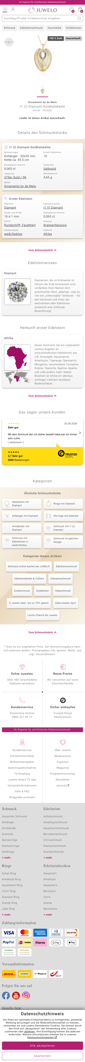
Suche (79, 18)
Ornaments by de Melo (20, 186)
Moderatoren (63, 756)
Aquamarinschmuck (56, 828)
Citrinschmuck (52, 840)
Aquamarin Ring (12, 885)
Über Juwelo (63, 750)
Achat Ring (9, 873)
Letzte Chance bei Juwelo (43, 615)
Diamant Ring (10, 897)
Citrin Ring (9, 891)
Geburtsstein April (65, 603)
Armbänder (9, 828)
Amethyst (49, 879)
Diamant (10, 208)
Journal (61, 786)
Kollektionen (74, 28)
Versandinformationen (22, 786)
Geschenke (54, 28)
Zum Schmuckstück (40, 250)
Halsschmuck (63, 591)
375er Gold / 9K (15, 177)
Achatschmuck (53, 816)
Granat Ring (9, 903)
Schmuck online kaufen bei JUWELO (29, 566)
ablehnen (29, 1031)
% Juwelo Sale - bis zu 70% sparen (29, 603)
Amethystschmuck (55, 822)
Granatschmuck (53, 852)
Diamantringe (10, 846)
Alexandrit (50, 873)
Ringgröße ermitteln (22, 797)
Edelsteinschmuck (31, 28)
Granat (47, 903)
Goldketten (42, 591)
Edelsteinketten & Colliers (29, 579)
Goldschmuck (22, 591)
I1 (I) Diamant (53, 208)
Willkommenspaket (22, 762)
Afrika (47, 234)
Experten (63, 762)
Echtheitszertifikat (22, 756)
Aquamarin (50, 885)
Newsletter (63, 780)
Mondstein (50, 909)
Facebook (6, 995)
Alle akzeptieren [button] (42, 1046)
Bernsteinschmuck (55, 834)
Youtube (16, 995)
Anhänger (8, 822)
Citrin (47, 897)
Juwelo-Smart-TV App (22, 780)
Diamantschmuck (60, 579)
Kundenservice (22, 750)
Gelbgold (49, 169)
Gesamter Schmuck (14, 816)
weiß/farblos (13, 234)
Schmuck (9, 28)
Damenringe (10, 840)
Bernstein (49, 891)
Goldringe (8, 852)
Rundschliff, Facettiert (20, 225)
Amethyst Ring (11, 879)
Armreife (7, 834)
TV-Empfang (22, 774)
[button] (5, 10)
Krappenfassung (55, 225)
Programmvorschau (62, 774)
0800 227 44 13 (22, 717)
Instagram (26, 995)
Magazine (63, 768)
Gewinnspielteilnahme (22, 768)
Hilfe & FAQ (22, 791)
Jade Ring (8, 909)
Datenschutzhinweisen (40, 1037)
